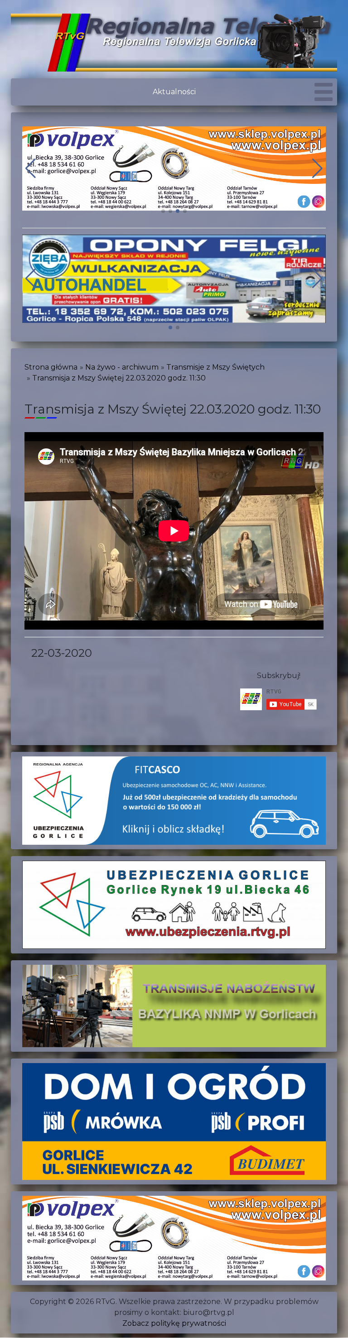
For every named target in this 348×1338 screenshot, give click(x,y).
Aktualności (174, 91)
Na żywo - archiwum (122, 367)
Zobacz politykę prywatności (174, 1323)
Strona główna (50, 367)
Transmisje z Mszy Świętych (215, 367)
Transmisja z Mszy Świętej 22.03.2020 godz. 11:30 (119, 378)
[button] (163, 211)
